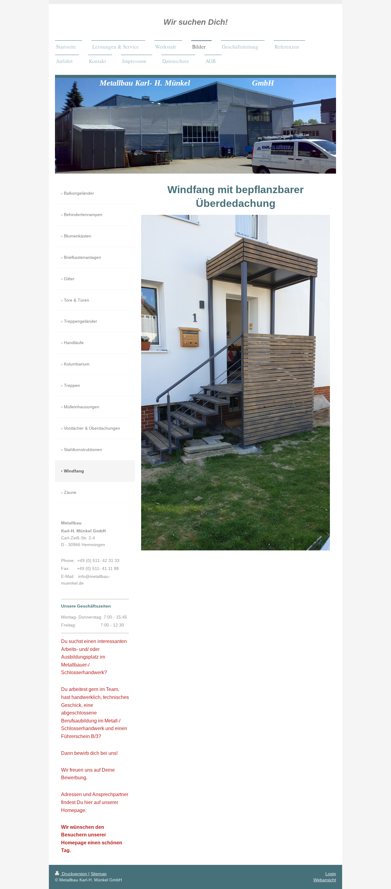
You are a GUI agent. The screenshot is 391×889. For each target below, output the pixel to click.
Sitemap (99, 873)
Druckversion (74, 873)
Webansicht (324, 879)
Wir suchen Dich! (195, 22)
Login (330, 873)
